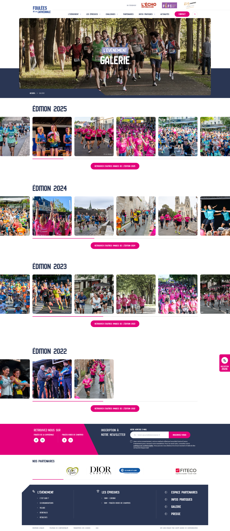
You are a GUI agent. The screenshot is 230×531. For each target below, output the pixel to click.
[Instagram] (42, 440)
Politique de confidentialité (59, 528)
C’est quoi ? (44, 498)
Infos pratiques (146, 14)
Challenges (111, 14)
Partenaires (128, 14)
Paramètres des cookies (82, 528)
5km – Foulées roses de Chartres (117, 503)
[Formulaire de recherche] (195, 14)
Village (42, 508)
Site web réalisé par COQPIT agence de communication (179, 528)
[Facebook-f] (36, 440)
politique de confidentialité (143, 446)
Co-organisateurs (46, 503)
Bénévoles (44, 513)
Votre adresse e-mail (138, 429)
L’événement (73, 14)
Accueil (32, 93)
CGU (97, 528)
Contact (182, 14)
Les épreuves (92, 14)
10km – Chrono (109, 498)
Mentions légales (38, 528)
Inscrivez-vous (179, 434)
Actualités (165, 14)
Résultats (43, 517)
